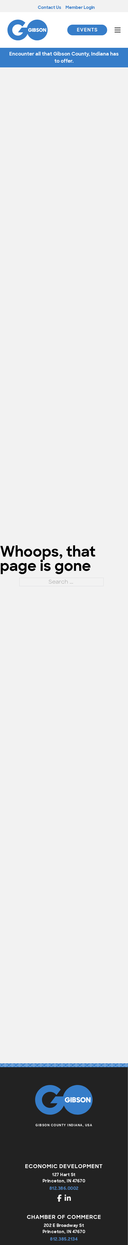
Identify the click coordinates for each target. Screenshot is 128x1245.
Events (87, 30)
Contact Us (49, 7)
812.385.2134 (64, 1239)
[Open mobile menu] (118, 30)
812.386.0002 (64, 1188)
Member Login (80, 7)
